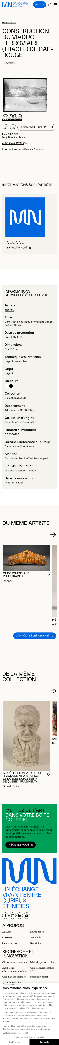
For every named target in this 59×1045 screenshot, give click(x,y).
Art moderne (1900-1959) (19, 410)
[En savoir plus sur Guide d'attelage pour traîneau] (26, 558)
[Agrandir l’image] (6, 127)
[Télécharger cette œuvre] (13, 127)
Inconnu (9, 310)
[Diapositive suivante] (53, 535)
